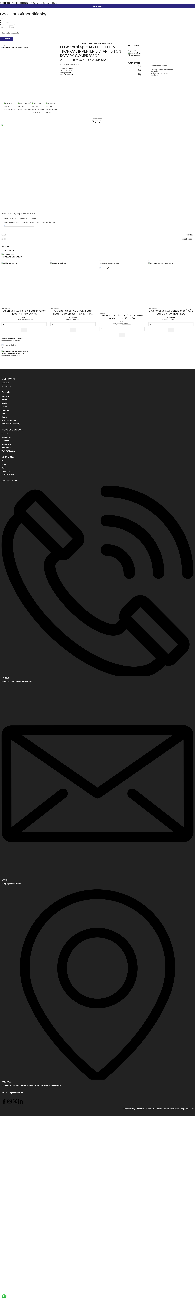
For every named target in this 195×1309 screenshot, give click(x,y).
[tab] (97, 121)
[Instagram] (9, 1080)
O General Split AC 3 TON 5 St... (13, 318)
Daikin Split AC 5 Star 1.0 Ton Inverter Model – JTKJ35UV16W (122, 296)
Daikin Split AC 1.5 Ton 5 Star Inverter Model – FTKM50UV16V (24, 291)
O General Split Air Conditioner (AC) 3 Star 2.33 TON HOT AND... (171, 291)
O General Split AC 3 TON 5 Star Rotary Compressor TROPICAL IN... (73, 291)
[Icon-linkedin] (20, 1080)
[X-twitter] (15, 1080)
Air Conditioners (100, 46)
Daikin (24, 297)
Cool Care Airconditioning (24, 14)
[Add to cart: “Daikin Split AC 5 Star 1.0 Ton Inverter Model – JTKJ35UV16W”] (122, 314)
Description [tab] (97, 121)
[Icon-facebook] (4, 1080)
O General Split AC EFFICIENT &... (13, 333)
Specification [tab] (97, 123)
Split (110, 46)
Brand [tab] (97, 125)
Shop (90, 46)
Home (84, 46)
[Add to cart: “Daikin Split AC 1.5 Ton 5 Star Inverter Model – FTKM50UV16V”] (24, 309)
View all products (134, 57)
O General (69, 77)
